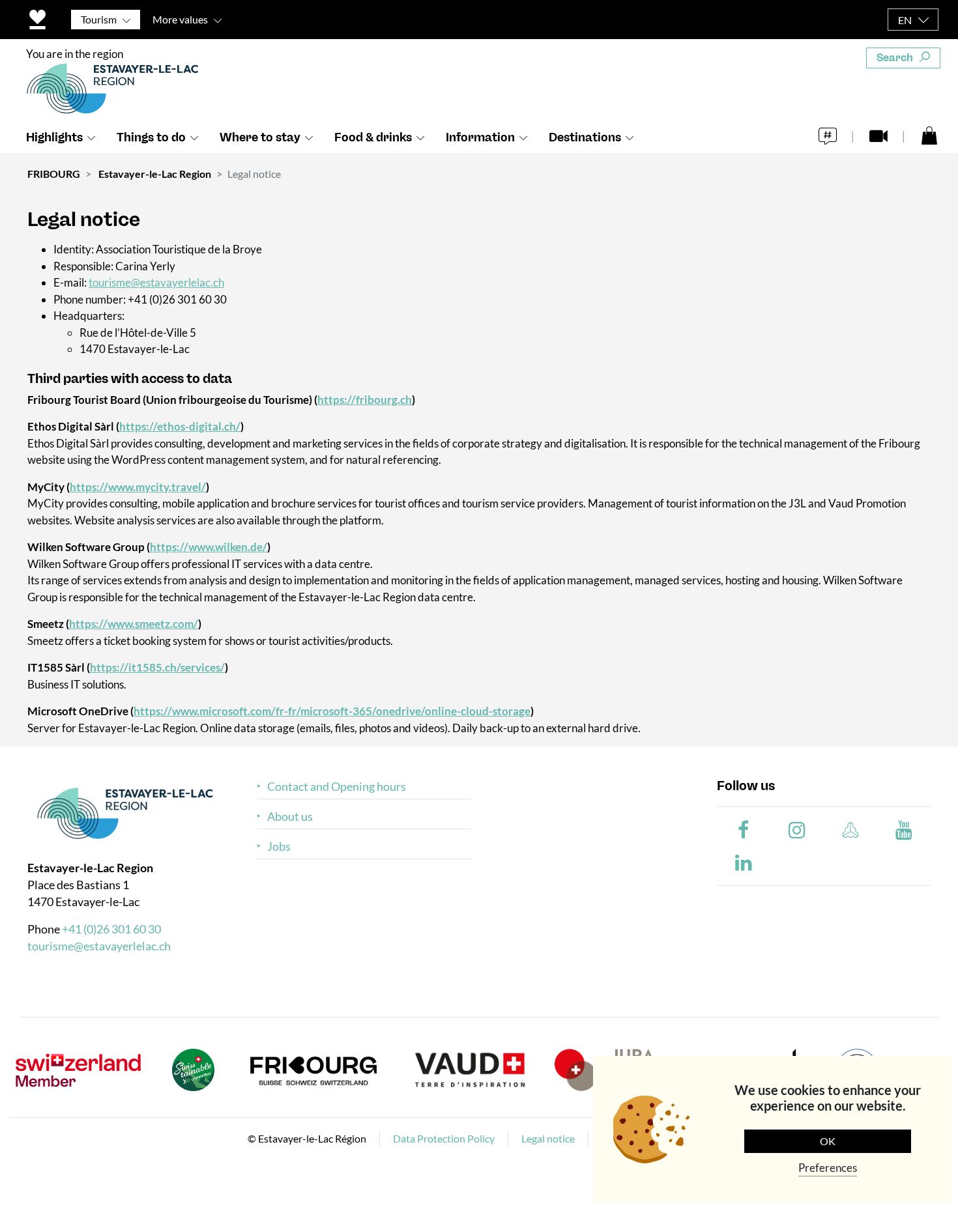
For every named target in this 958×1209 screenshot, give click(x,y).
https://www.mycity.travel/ (138, 487)
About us (290, 816)
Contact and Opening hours (336, 786)
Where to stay (260, 137)
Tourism (99, 19)
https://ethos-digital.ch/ (179, 426)
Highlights (54, 137)
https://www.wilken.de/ (208, 547)
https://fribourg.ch (364, 399)
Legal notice (548, 1138)
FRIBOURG (53, 173)
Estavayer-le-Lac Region (154, 173)
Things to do (151, 137)
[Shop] (929, 135)
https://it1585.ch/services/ (157, 667)
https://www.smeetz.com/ (133, 624)
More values (180, 19)
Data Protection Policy (444, 1138)
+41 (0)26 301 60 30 (111, 929)
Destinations (585, 137)
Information (480, 137)
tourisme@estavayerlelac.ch (156, 282)
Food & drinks (373, 137)
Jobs (279, 846)
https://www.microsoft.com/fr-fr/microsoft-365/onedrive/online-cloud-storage (332, 711)
